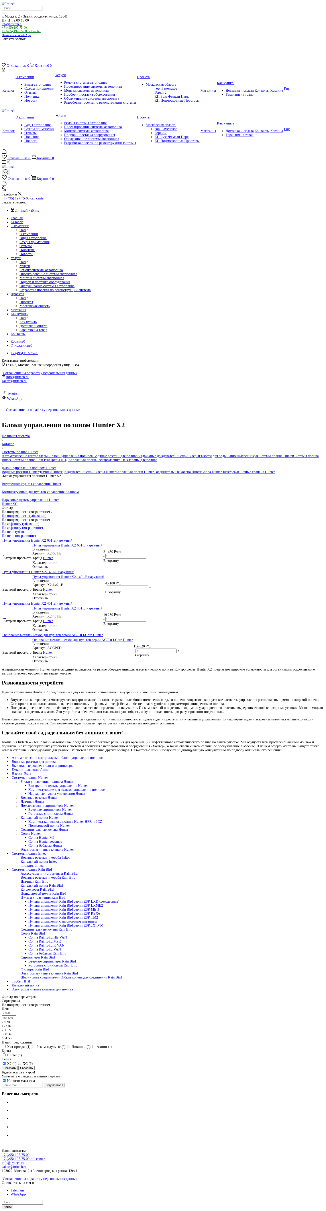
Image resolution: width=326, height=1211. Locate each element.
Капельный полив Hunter (135, 472)
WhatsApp (14, 398)
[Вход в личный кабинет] (3, 70)
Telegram (13, 393)
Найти (8, 1207)
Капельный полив (82, 460)
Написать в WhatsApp (16, 35)
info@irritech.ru (12, 24)
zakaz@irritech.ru (14, 381)
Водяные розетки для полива (115, 456)
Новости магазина (20, 1081)
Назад (24, 230)
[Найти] (3, 13)
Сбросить (26, 1068)
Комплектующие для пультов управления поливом (40, 492)
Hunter (48, 558)
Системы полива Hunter (275, 456)
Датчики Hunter (50, 472)
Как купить (28, 322)
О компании (29, 234)
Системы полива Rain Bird (30, 460)
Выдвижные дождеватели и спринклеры (168, 456)
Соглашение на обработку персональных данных (40, 373)
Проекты (26, 302)
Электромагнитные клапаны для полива (126, 460)
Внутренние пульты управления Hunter (31, 484)
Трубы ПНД (59, 460)
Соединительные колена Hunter (177, 472)
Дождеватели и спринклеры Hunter (89, 472)
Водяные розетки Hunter (20, 472)
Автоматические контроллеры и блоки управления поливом (47, 456)
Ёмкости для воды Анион (218, 456)
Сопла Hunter (211, 472)
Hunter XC (10, 504)
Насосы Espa (247, 456)
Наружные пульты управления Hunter (30, 500)
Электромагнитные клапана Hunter (248, 472)
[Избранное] (6, 52)
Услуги (25, 266)
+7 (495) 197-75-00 (14, 27)
